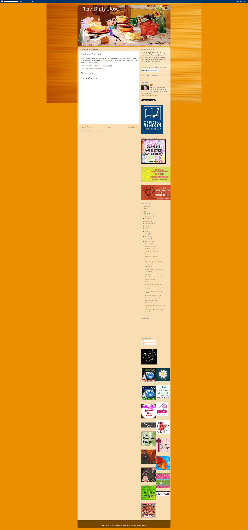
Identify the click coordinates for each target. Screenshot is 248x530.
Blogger (144, 525)
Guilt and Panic (149, 254)
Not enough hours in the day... (154, 295)
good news (89, 68)
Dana (89, 65)
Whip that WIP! (149, 264)
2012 (145, 211)
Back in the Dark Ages (151, 256)
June (147, 231)
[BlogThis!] (105, 66)
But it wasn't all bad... (151, 303)
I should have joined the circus (154, 309)
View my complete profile (149, 95)
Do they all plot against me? (153, 284)
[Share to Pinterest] (111, 66)
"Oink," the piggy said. (151, 249)
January (147, 244)
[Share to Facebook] (109, 66)
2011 (145, 214)
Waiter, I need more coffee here (154, 277)
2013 (145, 208)
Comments (147, 344)
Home (109, 127)
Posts (146, 341)
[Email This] (104, 66)
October (147, 221)
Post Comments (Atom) (96, 131)
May (146, 234)
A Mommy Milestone (151, 300)
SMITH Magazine (106, 60)
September (148, 223)
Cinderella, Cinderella (151, 251)
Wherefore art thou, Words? (153, 261)
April (146, 236)
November (148, 218)
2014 (145, 206)
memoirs (96, 68)
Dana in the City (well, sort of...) (154, 269)
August (147, 226)
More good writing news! (152, 298)
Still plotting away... (150, 279)
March (147, 239)
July (146, 228)
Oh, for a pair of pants (151, 282)
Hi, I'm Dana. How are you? (153, 312)
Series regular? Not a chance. (154, 259)
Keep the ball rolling (151, 246)
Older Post (132, 127)
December (148, 216)
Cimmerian (130, 525)
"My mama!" (148, 266)
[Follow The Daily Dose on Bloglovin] (149, 71)
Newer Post (86, 127)
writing (101, 68)
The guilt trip (148, 271)
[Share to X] (107, 66)
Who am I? (148, 274)
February (148, 241)
